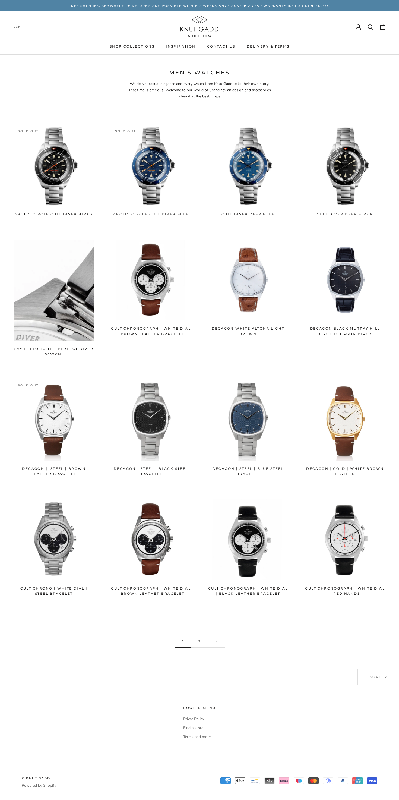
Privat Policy (193, 719)
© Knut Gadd (36, 778)
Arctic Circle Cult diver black (53, 214)
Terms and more (197, 736)
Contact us (221, 47)
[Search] (370, 27)
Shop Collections (132, 47)
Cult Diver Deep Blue (248, 214)
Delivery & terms (268, 47)
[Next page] (216, 641)
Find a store (193, 727)
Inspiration (180, 47)
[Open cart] (382, 27)
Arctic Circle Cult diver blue (151, 214)
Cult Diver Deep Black (345, 214)
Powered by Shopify (39, 785)
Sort (376, 677)
